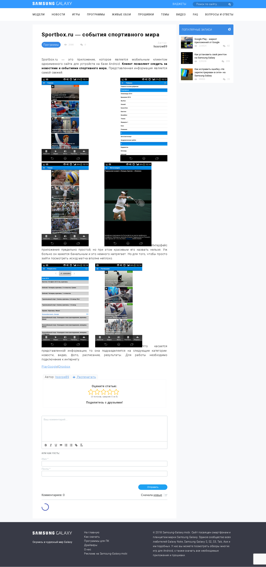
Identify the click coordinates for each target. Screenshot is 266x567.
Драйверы (91, 545)
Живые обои (121, 14)
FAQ (195, 14)
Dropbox (64, 366)
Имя (45, 458)
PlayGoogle (50, 366)
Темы (165, 14)
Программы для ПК (96, 541)
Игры (76, 14)
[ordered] (66, 445)
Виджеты (179, 4)
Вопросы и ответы (219, 14)
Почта (46, 468)
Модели (39, 14)
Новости (58, 14)
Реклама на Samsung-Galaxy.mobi (105, 553)
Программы (96, 14)
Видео (181, 14)
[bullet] (71, 445)
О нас (87, 549)
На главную (91, 532)
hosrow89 (62, 377)
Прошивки (146, 14)
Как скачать (92, 536)
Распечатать (86, 377)
